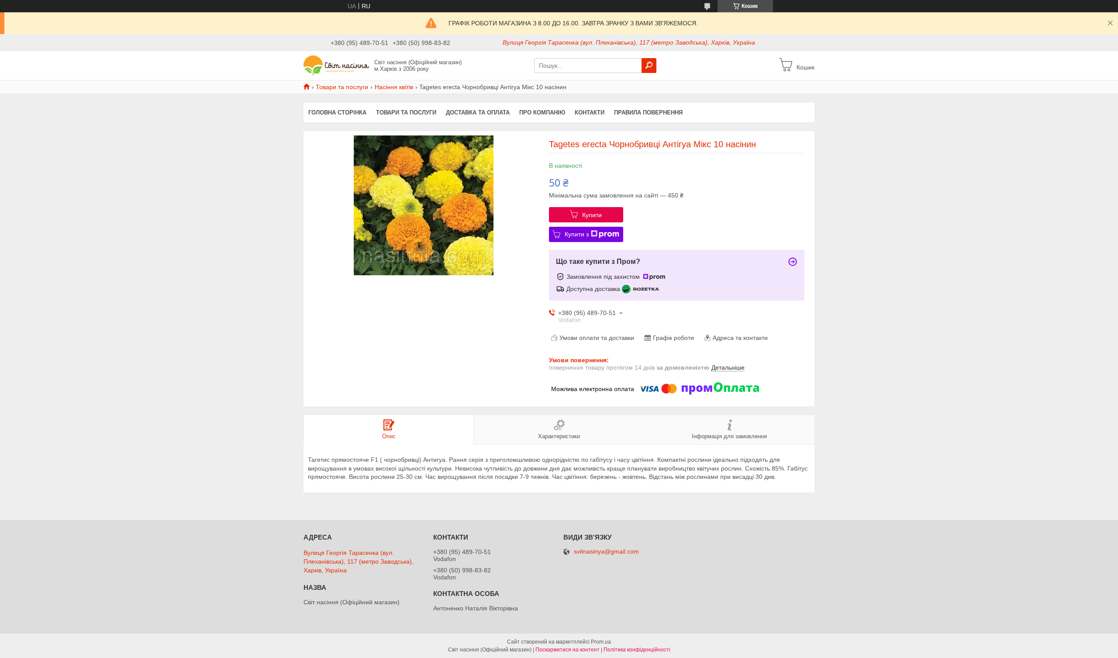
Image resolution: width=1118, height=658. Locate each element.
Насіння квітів (394, 86)
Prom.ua (601, 642)
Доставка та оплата (478, 112)
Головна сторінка (337, 112)
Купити (592, 214)
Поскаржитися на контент (567, 650)
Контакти (589, 112)
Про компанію (542, 112)
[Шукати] (649, 65)
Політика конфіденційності (637, 650)
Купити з (577, 234)
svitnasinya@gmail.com (606, 551)
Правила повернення (648, 112)
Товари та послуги (342, 86)
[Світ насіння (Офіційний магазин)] (336, 65)
